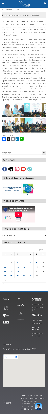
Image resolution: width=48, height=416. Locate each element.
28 (30, 276)
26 (18, 276)
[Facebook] (4, 169)
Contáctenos (25, 404)
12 (18, 267)
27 (24, 276)
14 (30, 267)
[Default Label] (23, 169)
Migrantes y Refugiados (31, 15)
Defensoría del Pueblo (13, 15)
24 (5, 276)
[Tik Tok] (29, 169)
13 (24, 267)
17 (5, 271)
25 (11, 276)
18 (11, 271)
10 (5, 267)
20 (24, 271)
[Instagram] (17, 169)
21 (30, 271)
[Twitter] (10, 169)
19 (18, 271)
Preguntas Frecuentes (29, 401)
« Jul (3, 284)
